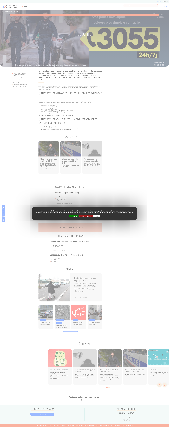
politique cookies (127, 212)
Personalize (97, 216)
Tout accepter (74, 216)
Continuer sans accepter (86, 216)
